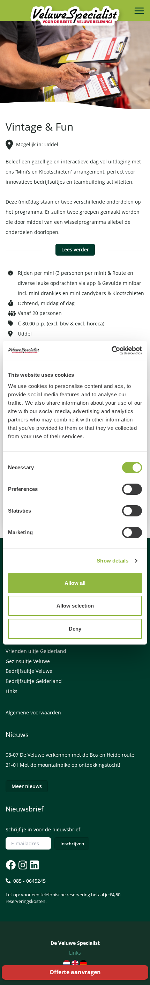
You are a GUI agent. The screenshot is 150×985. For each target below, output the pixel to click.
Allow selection (75, 606)
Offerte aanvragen (75, 972)
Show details (112, 561)
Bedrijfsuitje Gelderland (34, 681)
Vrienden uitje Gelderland (36, 651)
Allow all (75, 583)
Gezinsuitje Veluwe (28, 661)
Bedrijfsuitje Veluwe (29, 671)
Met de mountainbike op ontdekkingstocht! (70, 765)
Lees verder (75, 249)
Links (11, 691)
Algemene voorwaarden (33, 712)
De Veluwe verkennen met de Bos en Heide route (77, 754)
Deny (75, 629)
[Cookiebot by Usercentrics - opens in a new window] (111, 350)
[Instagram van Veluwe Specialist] (22, 865)
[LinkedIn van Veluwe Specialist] (34, 865)
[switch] (132, 489)
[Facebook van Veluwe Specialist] (11, 865)
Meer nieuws (27, 786)
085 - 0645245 (63, 890)
